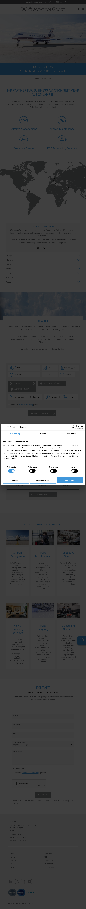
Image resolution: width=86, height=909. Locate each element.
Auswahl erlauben (43, 480)
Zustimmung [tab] (15, 434)
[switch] (32, 471)
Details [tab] (43, 434)
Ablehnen (15, 480)
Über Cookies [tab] (71, 434)
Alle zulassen (70, 480)
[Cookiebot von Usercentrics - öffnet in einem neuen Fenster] (73, 427)
